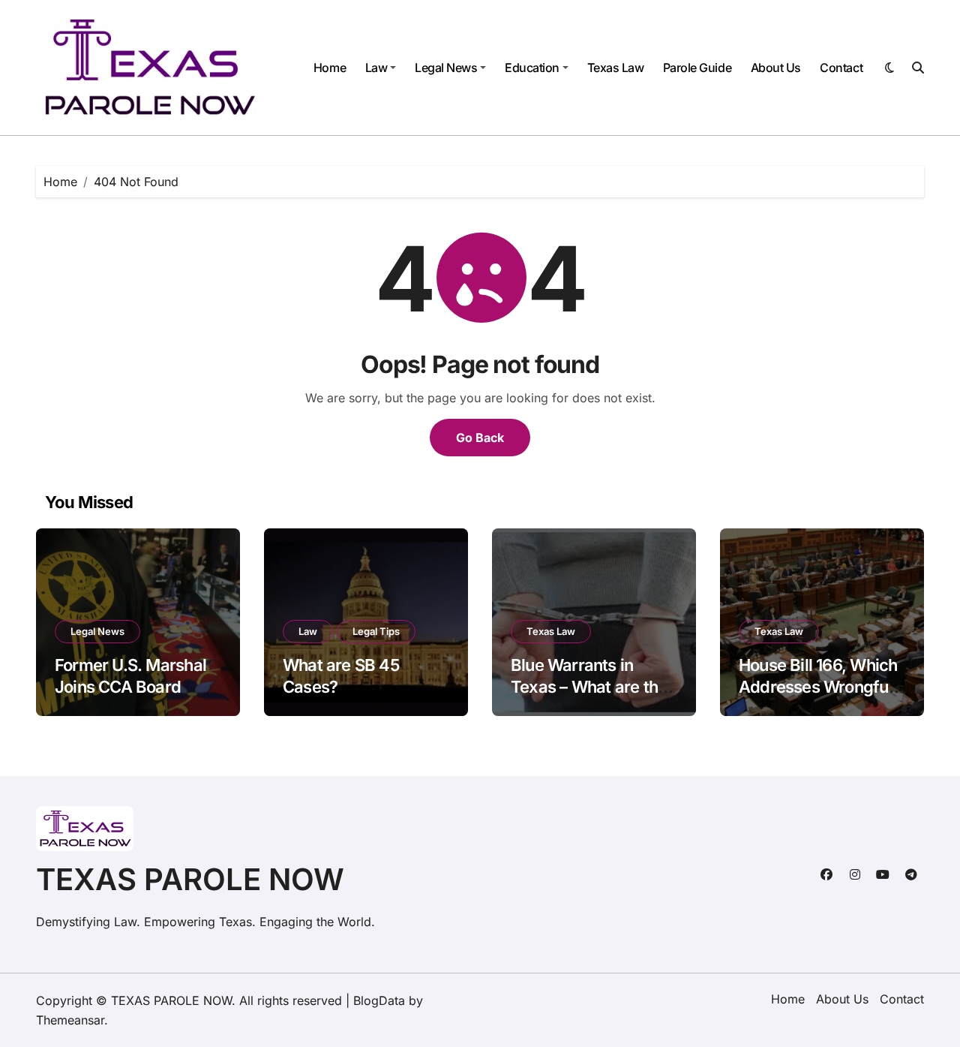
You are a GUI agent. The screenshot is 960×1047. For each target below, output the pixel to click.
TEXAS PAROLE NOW (190, 879)
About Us (776, 67)
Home (330, 67)
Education (532, 67)
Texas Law (615, 67)
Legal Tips (376, 631)
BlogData (379, 1000)
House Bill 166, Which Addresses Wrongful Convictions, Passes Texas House (818, 697)
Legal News (446, 67)
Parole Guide (697, 67)
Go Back (480, 437)
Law (376, 67)
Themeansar (70, 1019)
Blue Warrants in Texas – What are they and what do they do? (593, 686)
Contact (841, 67)
